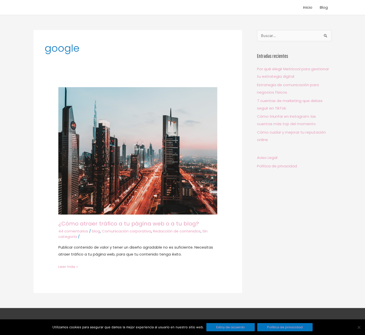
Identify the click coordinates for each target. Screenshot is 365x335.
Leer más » (68, 266)
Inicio (307, 7)
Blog (324, 7)
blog (96, 231)
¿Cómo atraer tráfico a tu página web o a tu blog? (128, 223)
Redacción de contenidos (177, 231)
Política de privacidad (277, 166)
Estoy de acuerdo (230, 327)
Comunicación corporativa (126, 231)
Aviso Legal (267, 157)
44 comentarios (73, 231)
